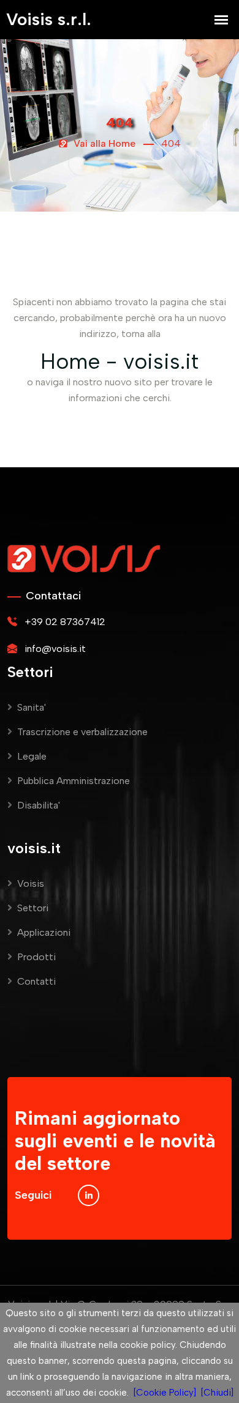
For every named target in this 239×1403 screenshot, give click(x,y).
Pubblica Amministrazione (73, 781)
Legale (32, 756)
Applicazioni (43, 932)
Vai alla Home (103, 143)
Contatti (36, 981)
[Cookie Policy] (165, 1392)
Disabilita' (38, 805)
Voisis (30, 883)
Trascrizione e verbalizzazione (82, 732)
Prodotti (36, 957)
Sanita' (31, 707)
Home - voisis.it (119, 361)
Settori (32, 908)
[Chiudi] (217, 1392)
